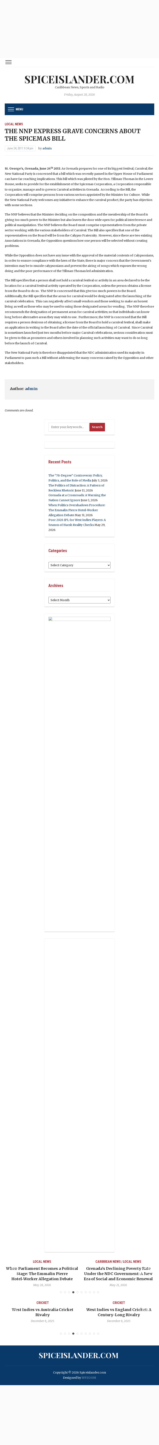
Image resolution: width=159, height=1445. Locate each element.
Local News (14, 124)
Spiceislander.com (79, 79)
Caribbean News (107, 1262)
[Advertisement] (79, 29)
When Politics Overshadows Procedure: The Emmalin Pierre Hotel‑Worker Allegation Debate (76, 510)
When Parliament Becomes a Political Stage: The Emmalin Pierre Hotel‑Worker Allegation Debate (41, 1273)
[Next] (146, 1273)
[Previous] (13, 1273)
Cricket (41, 1303)
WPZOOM (89, 1378)
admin (47, 148)
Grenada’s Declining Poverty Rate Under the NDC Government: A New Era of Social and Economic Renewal (117, 1273)
